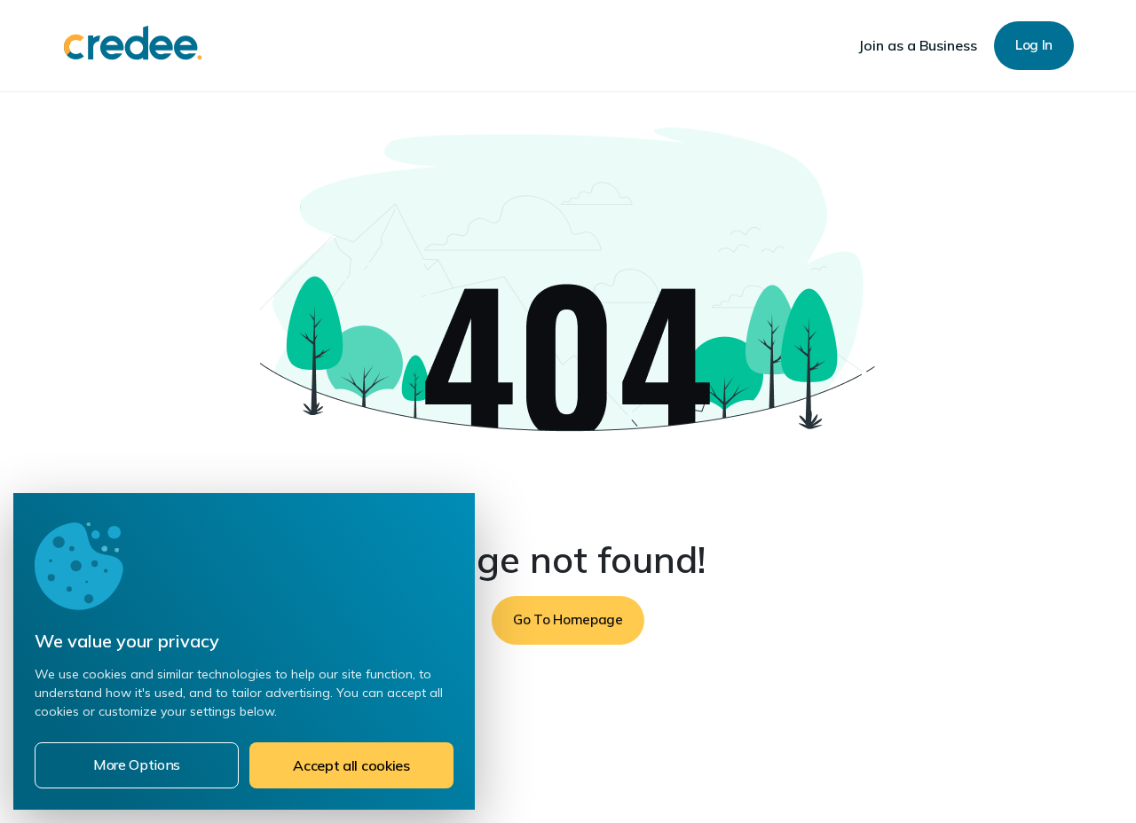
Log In (1034, 44)
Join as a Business (917, 45)
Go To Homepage (568, 619)
